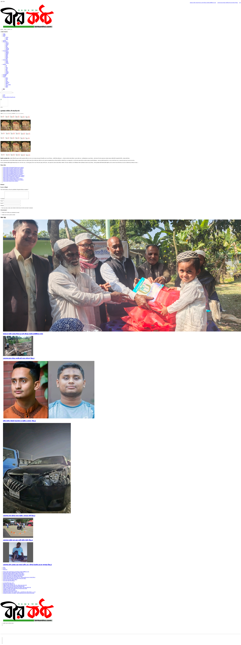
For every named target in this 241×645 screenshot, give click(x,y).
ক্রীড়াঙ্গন (7, 83)
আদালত (7, 39)
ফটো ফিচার (7, 82)
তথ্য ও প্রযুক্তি (8, 84)
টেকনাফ (7, 71)
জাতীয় (4, 36)
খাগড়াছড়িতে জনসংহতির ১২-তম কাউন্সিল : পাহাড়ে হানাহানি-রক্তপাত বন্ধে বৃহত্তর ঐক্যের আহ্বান (18, 593)
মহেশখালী (7, 72)
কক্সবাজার (4, 64)
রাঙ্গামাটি (7, 62)
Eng (4, 89)
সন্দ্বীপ (7, 58)
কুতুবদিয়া (7, 73)
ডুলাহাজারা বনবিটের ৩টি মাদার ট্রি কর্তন (9, 97)
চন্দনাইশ (7, 45)
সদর (6, 65)
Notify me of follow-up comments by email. (10, 212)
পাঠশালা (7, 85)
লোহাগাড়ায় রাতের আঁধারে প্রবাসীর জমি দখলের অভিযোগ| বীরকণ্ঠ (158, 2)
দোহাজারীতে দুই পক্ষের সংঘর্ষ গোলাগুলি (9, 589)
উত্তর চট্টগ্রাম (5, 50)
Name (2, 200)
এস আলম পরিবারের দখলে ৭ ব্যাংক (8, 582)
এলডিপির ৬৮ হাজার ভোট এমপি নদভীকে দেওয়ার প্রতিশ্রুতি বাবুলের (13, 586)
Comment (2, 198)
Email (2, 203)
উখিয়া (6, 70)
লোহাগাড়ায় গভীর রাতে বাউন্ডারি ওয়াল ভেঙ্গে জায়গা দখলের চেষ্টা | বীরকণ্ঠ (14, 578)
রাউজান (7, 55)
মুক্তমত (7, 81)
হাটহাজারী (7, 51)
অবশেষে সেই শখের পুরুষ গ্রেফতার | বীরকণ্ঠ (10, 579)
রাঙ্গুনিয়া (7, 56)
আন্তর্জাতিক (5, 74)
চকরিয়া (7, 67)
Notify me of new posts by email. (8, 214)
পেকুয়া (7, 68)
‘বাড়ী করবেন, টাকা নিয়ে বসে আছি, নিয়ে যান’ (10, 590)
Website (2, 205)
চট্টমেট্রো (4, 40)
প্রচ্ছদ (4, 33)
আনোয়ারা (7, 44)
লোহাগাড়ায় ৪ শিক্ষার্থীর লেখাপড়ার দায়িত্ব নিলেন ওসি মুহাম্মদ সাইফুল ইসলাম (15, 588)
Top (4, 96)
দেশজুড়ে (7, 37)
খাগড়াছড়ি (7, 63)
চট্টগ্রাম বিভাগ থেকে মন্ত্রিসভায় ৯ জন (9, 584)
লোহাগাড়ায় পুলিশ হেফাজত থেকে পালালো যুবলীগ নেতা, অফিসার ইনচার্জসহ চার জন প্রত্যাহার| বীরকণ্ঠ (27, 564)
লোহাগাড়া (7, 42)
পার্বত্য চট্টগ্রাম (5, 59)
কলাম (6, 80)
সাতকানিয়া (7, 49)
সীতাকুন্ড (7, 57)
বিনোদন (7, 79)
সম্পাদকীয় (4, 75)
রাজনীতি (4, 35)
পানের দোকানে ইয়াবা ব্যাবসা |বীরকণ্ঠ (9, 580)
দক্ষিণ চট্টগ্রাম (5, 41)
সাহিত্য (7, 77)
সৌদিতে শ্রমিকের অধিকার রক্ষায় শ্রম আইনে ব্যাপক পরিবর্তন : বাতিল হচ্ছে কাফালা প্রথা (17, 587)
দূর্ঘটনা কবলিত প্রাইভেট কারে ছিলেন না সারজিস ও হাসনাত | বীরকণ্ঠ (180, 2)
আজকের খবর (5, 569)
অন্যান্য (4, 76)
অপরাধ (7, 38)
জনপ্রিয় (4, 568)
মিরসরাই (7, 54)
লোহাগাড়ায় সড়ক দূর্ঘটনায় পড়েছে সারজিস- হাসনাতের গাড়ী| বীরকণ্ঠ (202, 2)
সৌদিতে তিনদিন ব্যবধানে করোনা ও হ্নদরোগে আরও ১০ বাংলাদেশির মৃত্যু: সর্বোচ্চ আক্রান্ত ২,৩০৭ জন (19, 591)
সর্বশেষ (4, 567)
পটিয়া (6, 46)
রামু (6, 66)
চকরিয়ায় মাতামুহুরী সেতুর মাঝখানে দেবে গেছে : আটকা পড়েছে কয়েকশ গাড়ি (15, 585)
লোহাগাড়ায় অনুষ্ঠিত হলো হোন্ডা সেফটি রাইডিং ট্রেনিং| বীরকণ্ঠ (18, 540)
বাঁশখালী (7, 47)
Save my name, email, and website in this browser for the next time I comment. (17, 207)
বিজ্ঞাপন (7, 86)
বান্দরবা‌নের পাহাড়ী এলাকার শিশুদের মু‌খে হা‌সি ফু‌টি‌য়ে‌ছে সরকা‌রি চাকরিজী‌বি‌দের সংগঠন (133, 2)
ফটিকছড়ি (7, 53)
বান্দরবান (7, 61)
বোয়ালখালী (7, 48)
